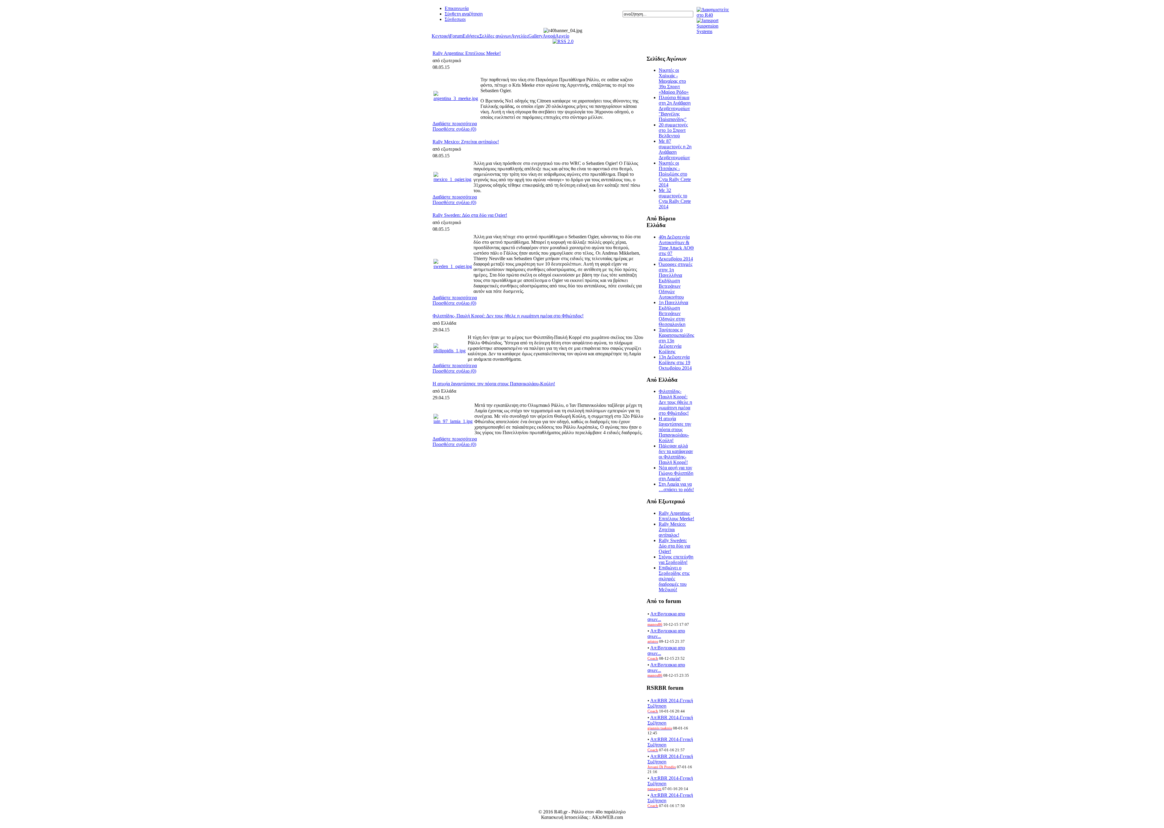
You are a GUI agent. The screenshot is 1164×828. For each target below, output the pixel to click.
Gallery (535, 36)
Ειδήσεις (471, 36)
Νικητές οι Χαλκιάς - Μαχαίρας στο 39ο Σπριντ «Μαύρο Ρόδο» (674, 81)
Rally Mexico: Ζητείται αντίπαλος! (466, 141)
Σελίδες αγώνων (495, 36)
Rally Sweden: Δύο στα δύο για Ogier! (470, 215)
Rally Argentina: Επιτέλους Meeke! (467, 53)
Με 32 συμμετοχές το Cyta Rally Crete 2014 (675, 198)
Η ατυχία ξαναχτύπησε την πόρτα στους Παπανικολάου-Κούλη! (494, 383)
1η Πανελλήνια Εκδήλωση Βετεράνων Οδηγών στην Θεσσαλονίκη (673, 313)
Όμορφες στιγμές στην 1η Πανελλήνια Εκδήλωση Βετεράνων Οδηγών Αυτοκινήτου (675, 281)
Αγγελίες (519, 36)
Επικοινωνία (457, 8)
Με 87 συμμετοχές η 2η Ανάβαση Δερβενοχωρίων (675, 149)
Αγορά (549, 36)
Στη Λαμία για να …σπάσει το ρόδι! (676, 486)
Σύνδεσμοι (455, 19)
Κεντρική (441, 36)
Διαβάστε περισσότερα (455, 123)
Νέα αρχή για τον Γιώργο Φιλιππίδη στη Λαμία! (676, 473)
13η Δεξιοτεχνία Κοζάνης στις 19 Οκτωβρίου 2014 (675, 362)
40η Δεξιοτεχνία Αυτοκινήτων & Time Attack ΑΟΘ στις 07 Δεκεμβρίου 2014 (676, 247)
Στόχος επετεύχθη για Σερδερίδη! (676, 559)
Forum (456, 36)
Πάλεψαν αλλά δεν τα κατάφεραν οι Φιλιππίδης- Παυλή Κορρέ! (676, 454)
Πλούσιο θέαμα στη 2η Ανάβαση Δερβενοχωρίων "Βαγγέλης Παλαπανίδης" (675, 108)
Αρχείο (562, 36)
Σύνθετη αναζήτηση (464, 13)
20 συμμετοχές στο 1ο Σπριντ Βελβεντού (673, 130)
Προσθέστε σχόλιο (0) (454, 129)
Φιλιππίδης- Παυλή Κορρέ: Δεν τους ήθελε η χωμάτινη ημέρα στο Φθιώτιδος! (508, 315)
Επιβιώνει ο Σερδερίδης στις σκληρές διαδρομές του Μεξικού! (674, 578)
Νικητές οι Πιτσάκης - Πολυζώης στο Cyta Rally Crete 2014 (675, 173)
